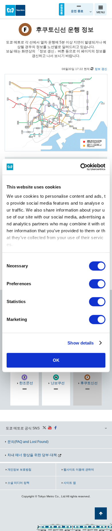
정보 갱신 (101, 69)
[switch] (97, 283)
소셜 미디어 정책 (18, 482)
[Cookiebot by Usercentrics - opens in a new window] (80, 167)
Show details (80, 342)
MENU (100, 12)
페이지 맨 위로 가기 (101, 513)
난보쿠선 (58, 383)
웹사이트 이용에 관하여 (78, 469)
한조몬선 (26, 383)
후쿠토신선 (89, 383)
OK (56, 360)
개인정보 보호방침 (19, 469)
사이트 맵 (69, 482)
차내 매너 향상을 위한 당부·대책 (32, 455)
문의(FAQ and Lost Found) (28, 442)
